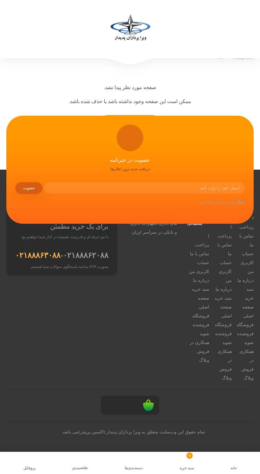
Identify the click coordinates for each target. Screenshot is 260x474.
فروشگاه (245, 324)
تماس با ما (246, 240)
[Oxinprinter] (130, 29)
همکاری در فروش (246, 360)
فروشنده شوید (245, 338)
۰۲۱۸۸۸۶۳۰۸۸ (38, 255)
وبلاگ (249, 378)
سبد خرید (249, 294)
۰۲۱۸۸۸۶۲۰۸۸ (85, 255)
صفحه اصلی (248, 311)
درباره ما (245, 280)
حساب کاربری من (247, 262)
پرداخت (246, 227)
